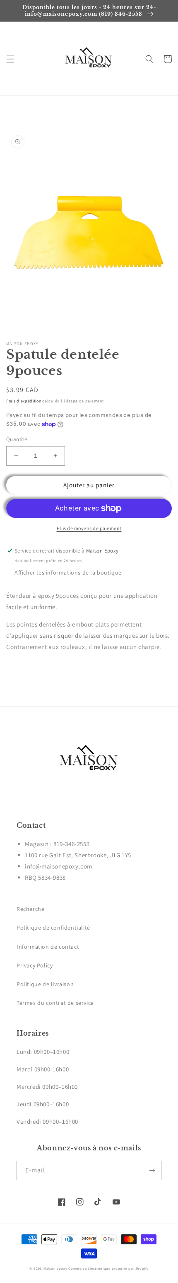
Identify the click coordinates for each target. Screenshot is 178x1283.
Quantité (16, 439)
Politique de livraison (45, 984)
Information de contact (48, 946)
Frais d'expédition (23, 401)
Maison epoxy (55, 1268)
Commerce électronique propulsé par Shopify (108, 1268)
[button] (10, 59)
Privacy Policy (35, 965)
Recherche (30, 909)
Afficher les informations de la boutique (68, 572)
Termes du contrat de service (55, 1003)
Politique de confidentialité (53, 927)
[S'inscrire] (152, 1170)
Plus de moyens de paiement (89, 528)
